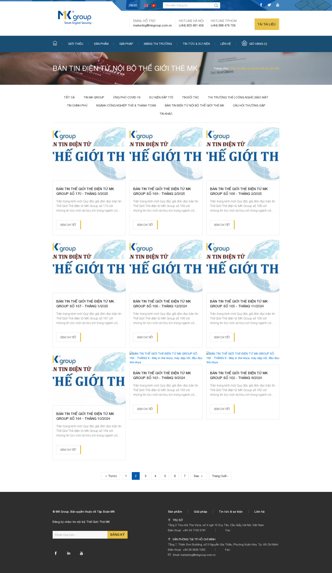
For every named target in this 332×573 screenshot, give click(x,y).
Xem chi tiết (68, 224)
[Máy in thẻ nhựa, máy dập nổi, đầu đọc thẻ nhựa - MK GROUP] (74, 17)
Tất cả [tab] (69, 97)
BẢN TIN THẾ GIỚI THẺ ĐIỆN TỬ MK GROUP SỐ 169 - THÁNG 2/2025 (162, 191)
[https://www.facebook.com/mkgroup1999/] (261, 5)
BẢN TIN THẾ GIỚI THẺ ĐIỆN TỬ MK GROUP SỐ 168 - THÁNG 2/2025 (239, 191)
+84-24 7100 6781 (194, 530)
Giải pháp (126, 43)
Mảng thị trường (158, 43)
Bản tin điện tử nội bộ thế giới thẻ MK (194, 105)
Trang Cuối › (220, 476)
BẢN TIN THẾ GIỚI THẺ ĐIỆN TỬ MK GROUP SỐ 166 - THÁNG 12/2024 (162, 303)
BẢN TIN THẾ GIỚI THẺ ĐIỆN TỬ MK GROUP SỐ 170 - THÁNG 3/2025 (85, 191)
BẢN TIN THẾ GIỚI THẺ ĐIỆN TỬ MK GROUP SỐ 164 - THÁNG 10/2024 (85, 416)
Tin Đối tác (190, 97)
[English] (146, 5)
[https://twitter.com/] (269, 5)
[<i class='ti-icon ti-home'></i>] (58, 43)
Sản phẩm (101, 43)
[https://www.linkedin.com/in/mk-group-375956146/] (69, 553)
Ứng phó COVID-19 (126, 97)
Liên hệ (226, 43)
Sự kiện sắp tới (161, 97)
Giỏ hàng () (258, 43)
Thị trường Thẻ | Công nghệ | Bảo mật (238, 97)
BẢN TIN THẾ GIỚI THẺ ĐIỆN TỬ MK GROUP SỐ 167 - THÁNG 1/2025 (85, 303)
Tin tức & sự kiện (196, 43)
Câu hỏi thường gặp (249, 105)
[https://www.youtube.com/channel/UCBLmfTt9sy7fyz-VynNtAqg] (277, 5)
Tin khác (166, 113)
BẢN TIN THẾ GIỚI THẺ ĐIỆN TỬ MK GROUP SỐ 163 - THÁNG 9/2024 (162, 375)
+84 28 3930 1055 (194, 549)
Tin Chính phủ (77, 105)
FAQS (133, 5)
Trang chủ (220, 68)
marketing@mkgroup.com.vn (152, 25)
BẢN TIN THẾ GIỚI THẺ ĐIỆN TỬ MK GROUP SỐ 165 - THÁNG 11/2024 (239, 303)
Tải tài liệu (266, 24)
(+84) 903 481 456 (191, 25)
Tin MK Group (94, 97)
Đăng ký (117, 534)
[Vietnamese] (153, 5)
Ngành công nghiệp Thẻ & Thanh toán (126, 105)
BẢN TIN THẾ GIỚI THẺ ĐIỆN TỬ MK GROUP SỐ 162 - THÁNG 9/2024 (239, 375)
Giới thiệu (75, 43)
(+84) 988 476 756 (223, 25)
